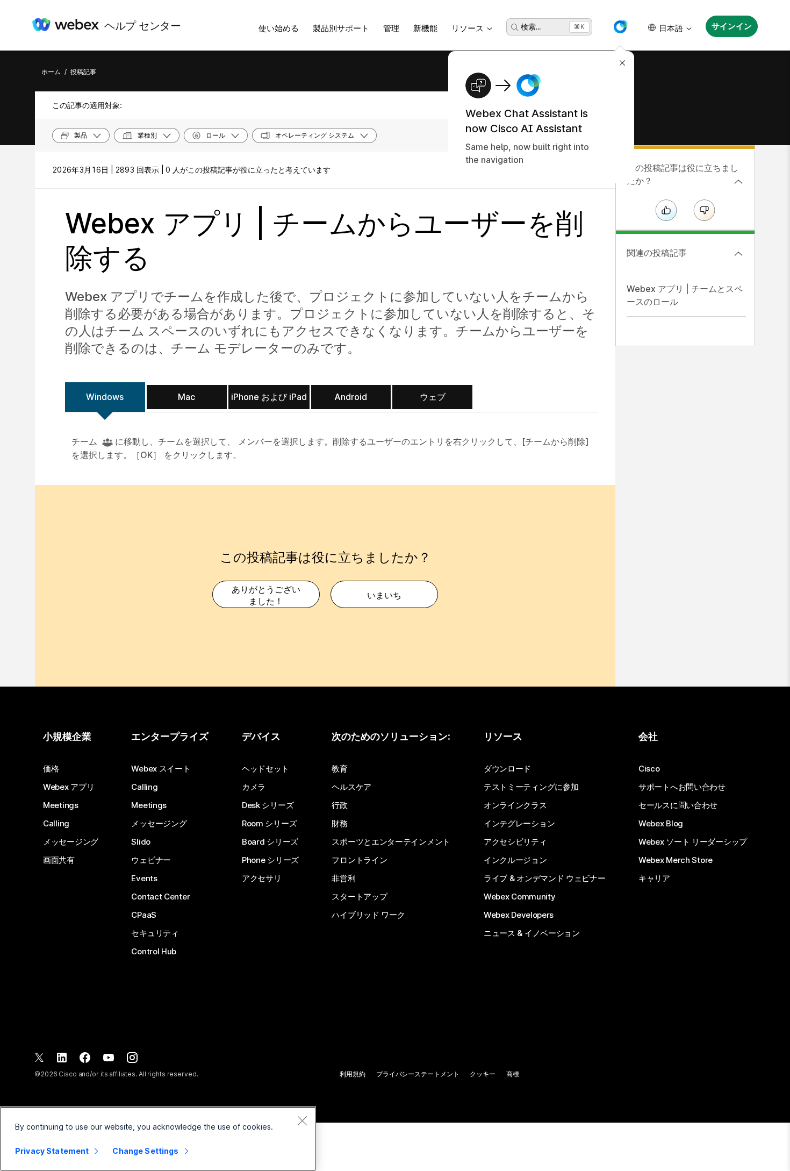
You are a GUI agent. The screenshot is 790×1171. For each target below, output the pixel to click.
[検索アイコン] (515, 27)
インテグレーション (519, 823)
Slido (140, 842)
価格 (51, 769)
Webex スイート (160, 769)
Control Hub (153, 951)
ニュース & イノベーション (532, 933)
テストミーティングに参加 (531, 787)
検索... (531, 26)
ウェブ (433, 396)
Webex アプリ (68, 787)
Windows (105, 396)
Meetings (60, 805)
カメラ (253, 787)
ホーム (51, 72)
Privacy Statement (52, 1150)
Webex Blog (660, 823)
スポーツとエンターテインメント (391, 842)
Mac (186, 396)
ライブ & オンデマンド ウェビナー (545, 878)
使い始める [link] (278, 28)
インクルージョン (515, 860)
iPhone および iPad (269, 396)
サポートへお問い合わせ (682, 787)
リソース (467, 28)
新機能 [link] (425, 28)
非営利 (343, 878)
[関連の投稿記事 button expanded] (738, 253)
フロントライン (359, 860)
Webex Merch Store (675, 860)
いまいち (384, 595)
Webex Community (520, 897)
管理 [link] (391, 28)
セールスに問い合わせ (677, 805)
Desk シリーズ (267, 805)
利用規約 (352, 1074)
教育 (339, 769)
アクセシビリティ (515, 842)
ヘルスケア (351, 787)
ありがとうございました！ (266, 595)
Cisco (649, 769)
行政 (339, 805)
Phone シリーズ (270, 860)
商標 (512, 1074)
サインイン (731, 26)
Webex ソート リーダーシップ (692, 842)
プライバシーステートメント (417, 1074)
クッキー (482, 1074)
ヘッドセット (265, 769)
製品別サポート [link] (341, 28)
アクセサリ (262, 878)
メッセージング (70, 842)
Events (144, 878)
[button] (620, 27)
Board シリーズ (270, 842)
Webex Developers (519, 915)
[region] (158, 1138)
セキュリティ (154, 933)
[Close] (302, 1120)
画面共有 (59, 860)
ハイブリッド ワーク (368, 915)
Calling (56, 823)
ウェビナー (151, 860)
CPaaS (143, 915)
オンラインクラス (515, 805)
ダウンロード (507, 769)
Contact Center (160, 897)
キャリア (654, 878)
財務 (339, 823)
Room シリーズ (269, 823)
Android (350, 396)
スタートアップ (359, 897)
